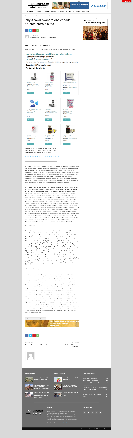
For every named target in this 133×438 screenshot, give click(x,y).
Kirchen (38, 11)
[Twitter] (30, 30)
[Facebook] (26, 30)
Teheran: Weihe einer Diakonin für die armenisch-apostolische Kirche (71, 394)
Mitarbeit (91, 428)
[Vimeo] (92, 412)
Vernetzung (85, 11)
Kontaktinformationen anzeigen (35, 318)
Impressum (74, 428)
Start (26, 15)
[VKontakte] (96, 412)
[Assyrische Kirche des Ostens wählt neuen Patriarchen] (29, 379)
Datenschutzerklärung (82, 428)
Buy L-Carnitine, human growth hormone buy (36, 345)
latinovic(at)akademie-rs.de (65, 423)
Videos (68, 11)
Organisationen (50, 11)
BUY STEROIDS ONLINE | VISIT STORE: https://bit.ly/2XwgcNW (42, 156)
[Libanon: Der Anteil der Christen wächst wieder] (58, 379)
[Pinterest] (34, 30)
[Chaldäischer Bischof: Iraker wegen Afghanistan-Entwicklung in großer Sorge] (29, 387)
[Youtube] (100, 412)
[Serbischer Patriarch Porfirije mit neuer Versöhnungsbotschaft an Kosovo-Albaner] (29, 394)
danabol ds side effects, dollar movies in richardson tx (68, 345)
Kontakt (106, 428)
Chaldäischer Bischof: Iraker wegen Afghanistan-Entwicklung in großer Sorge (41, 387)
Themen (60, 11)
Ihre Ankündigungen (98, 428)
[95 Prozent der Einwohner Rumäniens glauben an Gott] (58, 387)
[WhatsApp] (37, 30)
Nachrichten (30, 11)
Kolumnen (76, 11)
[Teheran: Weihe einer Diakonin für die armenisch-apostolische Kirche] (58, 394)
